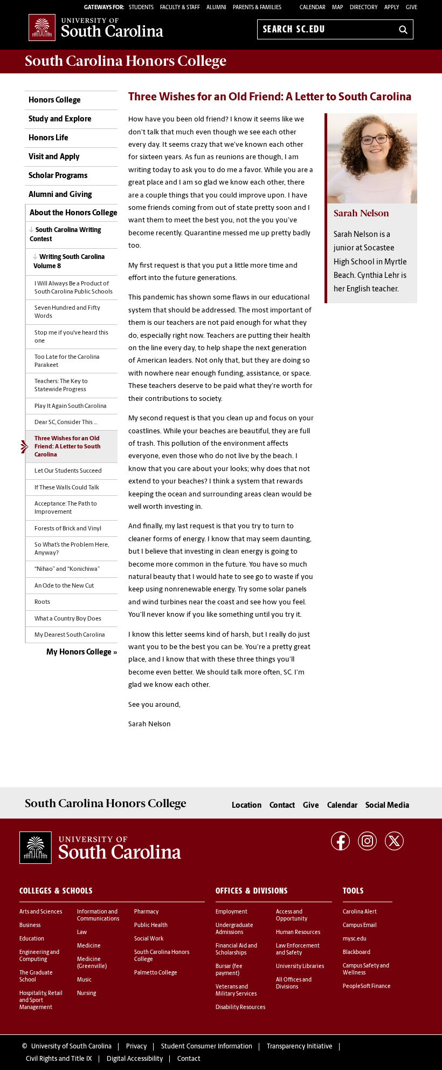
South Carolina (125, 61)
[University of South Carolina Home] (96, 27)
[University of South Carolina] (100, 847)
